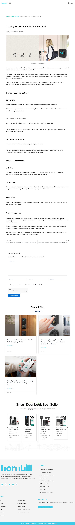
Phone (24, 262)
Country (40, 267)
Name (24, 267)
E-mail (40, 257)
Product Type (42, 262)
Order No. (25, 257)
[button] (53, 245)
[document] (37, 262)
